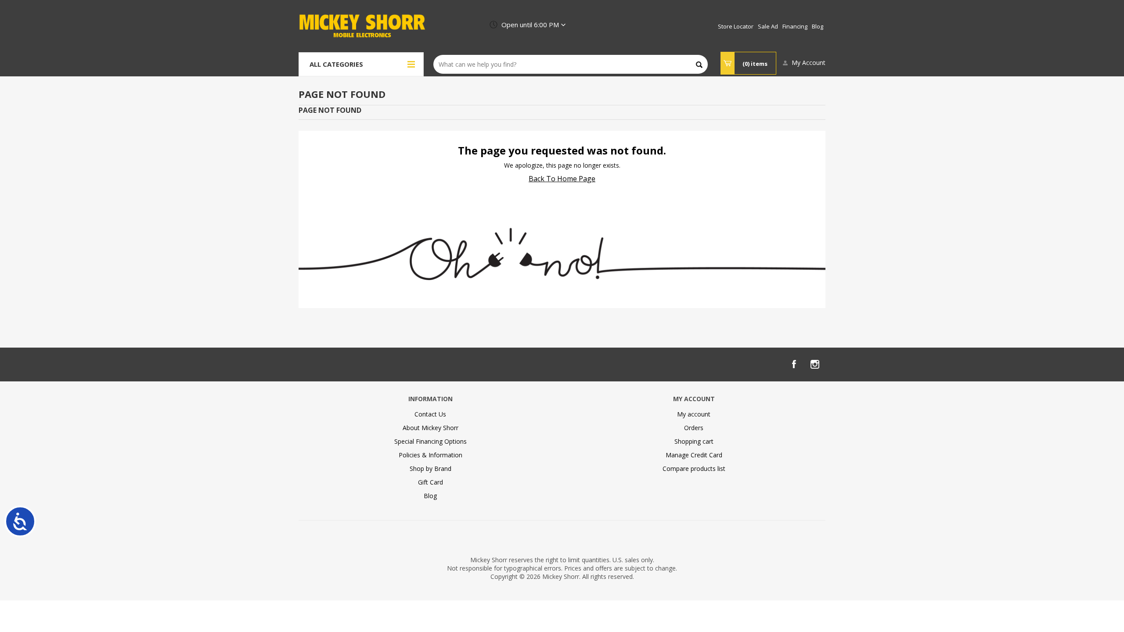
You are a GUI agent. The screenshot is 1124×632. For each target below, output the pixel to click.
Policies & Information (430, 455)
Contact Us (430, 414)
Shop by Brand (430, 468)
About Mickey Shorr (430, 428)
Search (699, 64)
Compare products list (694, 468)
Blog (430, 496)
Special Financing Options (430, 441)
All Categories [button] (336, 64)
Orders (693, 428)
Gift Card (430, 482)
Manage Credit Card (694, 455)
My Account (808, 62)
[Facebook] (794, 364)
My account (693, 414)
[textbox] (570, 64)
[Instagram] (815, 364)
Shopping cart (693, 441)
